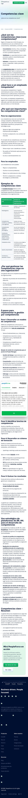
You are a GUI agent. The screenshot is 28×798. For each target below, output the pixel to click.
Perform (3, 742)
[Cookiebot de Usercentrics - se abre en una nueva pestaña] (20, 383)
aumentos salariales (8, 498)
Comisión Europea (8, 188)
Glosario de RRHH (8, 29)
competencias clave (8, 69)
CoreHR (3, 737)
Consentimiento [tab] (6, 387)
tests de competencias (18, 328)
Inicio (2, 29)
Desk (2, 745)
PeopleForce (4, 529)
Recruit (3, 739)
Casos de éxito (5, 771)
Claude (14, 684)
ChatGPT (7, 684)
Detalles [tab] (14, 387)
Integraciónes (17, 742)
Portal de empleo (18, 745)
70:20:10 (12, 454)
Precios (16, 737)
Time (2, 751)
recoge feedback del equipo (10, 486)
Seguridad (4, 794)
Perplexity (20, 684)
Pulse (2, 748)
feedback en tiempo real (9, 599)
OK (14, 413)
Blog (2, 760)
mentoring (13, 464)
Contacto (16, 748)
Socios (16, 739)
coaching (19, 464)
